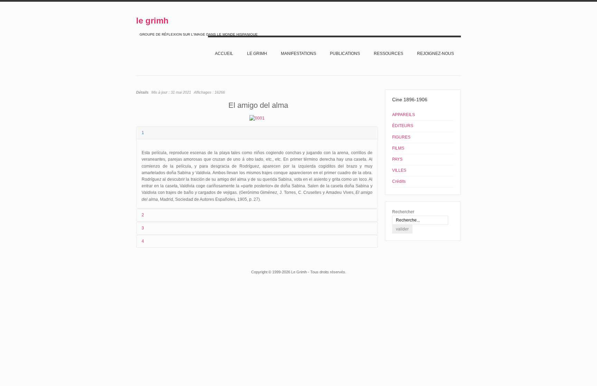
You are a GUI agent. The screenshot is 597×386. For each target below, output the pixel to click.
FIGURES (401, 137)
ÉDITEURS (402, 125)
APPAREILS (403, 114)
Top (460, 259)
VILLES (399, 170)
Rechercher (403, 211)
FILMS (398, 148)
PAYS (397, 159)
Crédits (399, 181)
